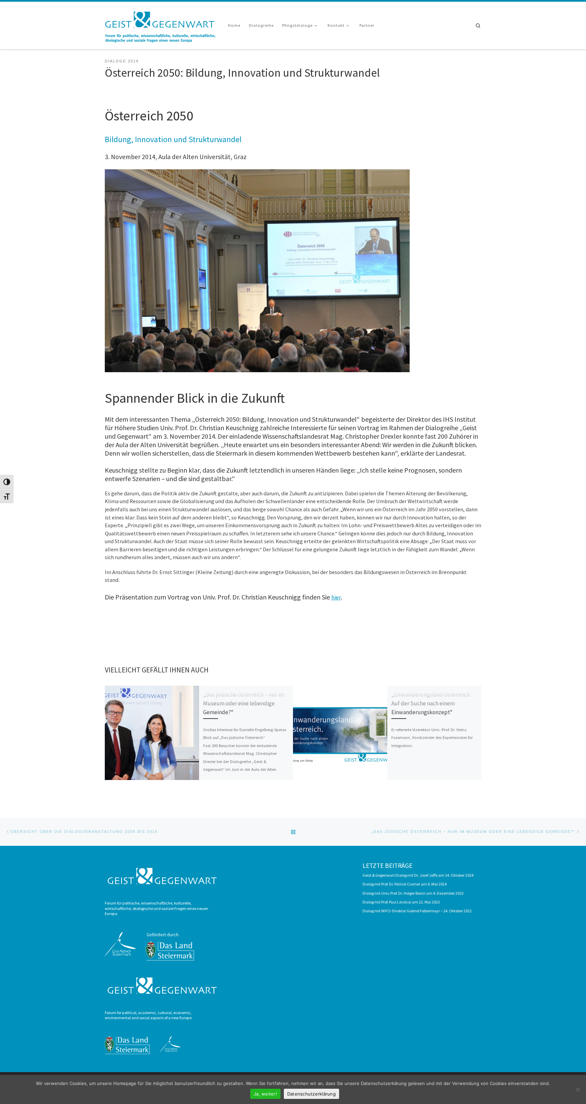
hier (336, 597)
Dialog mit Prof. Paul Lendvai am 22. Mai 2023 (401, 902)
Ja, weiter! (265, 1094)
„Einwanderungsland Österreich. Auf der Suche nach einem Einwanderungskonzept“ (431, 703)
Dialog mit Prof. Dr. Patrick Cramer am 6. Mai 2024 (405, 884)
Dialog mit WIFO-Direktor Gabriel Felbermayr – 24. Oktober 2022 (417, 910)
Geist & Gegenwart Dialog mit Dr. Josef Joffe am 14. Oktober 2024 (418, 875)
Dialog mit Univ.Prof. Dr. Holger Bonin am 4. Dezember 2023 (413, 893)
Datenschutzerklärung (311, 1094)
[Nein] (577, 1089)
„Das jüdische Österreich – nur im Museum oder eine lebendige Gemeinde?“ (243, 703)
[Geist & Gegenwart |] (161, 24)
